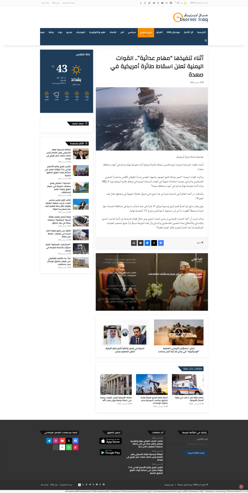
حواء (60, 32)
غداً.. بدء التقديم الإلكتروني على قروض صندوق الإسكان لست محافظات (59, 261)
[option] (152, 282)
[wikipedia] (136, 3)
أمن (122, 32)
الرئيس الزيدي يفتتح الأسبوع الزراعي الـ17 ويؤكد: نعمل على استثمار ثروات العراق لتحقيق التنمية (58, 171)
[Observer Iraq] (190, 17)
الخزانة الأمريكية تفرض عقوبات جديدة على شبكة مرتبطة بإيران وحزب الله (116, 399)
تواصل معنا (45, 2)
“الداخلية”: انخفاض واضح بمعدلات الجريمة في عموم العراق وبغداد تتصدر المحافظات (59, 187)
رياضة (51, 32)
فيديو (69, 32)
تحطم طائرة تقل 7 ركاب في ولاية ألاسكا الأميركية (189, 399)
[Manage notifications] (241, 486)
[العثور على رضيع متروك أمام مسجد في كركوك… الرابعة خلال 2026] (81, 234)
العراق (159, 32)
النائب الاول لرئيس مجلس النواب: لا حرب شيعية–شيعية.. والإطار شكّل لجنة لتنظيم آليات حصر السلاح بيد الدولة (58, 204)
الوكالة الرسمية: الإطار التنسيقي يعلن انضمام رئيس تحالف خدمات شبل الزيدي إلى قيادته (58, 154)
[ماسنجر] (147, 243)
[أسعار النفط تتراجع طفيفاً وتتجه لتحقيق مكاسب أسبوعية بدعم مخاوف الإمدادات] (152, 384)
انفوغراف (80, 32)
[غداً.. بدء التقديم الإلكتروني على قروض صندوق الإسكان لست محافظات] (81, 262)
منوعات (41, 32)
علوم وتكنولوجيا (97, 32)
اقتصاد (113, 32)
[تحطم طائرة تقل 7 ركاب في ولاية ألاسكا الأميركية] (188, 384)
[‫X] (154, 243)
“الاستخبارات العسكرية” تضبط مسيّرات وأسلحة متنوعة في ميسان (58, 247)
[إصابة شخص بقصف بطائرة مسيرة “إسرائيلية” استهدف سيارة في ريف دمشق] (81, 221)
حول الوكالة (56, 2)
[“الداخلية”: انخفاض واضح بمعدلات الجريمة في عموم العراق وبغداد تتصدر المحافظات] (81, 187)
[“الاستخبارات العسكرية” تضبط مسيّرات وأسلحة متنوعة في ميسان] (81, 248)
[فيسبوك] (161, 243)
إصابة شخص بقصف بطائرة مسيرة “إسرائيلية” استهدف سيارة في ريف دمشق (59, 220)
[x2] (141, 3)
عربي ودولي (146, 32)
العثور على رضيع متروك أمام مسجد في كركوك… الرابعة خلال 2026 (58, 234)
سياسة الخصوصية (68, 2)
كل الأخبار (188, 32)
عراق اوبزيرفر (169, 484)
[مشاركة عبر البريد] (141, 243)
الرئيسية (201, 32)
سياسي (132, 32)
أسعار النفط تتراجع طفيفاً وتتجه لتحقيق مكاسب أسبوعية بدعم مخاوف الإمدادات (154, 400)
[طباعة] (134, 243)
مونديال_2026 (173, 32)
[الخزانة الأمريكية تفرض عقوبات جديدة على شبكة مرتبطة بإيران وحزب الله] (116, 384)
